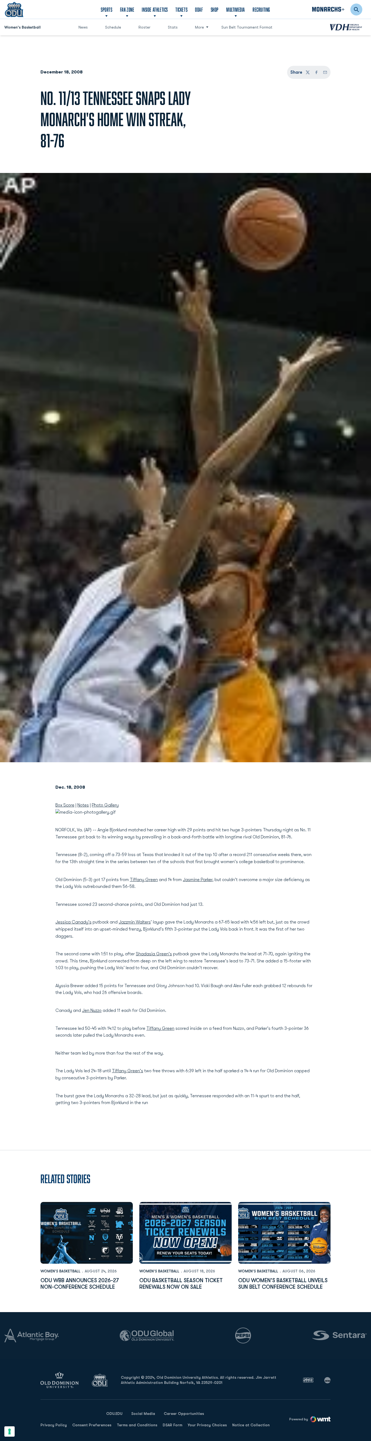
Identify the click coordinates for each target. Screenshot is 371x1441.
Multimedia (235, 10)
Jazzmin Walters (135, 922)
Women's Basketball (60, 1271)
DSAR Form (172, 1425)
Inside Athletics (155, 10)
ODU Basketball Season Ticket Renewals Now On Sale (181, 1283)
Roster (144, 27)
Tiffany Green (144, 879)
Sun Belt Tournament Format (246, 27)
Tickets (181, 10)
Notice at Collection (251, 1425)
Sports (106, 10)
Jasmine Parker (197, 879)
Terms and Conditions (137, 1425)
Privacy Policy (53, 1425)
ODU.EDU (114, 1413)
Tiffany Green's (127, 1070)
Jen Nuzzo (92, 1010)
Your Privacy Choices (207, 1425)
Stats (173, 27)
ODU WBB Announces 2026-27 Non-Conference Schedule (79, 1283)
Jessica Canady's (73, 922)
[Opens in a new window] (308, 1380)
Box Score (64, 805)
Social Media (143, 1413)
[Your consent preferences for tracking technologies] (9, 1431)
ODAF (199, 9)
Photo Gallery (105, 805)
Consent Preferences (91, 1425)
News (83, 27)
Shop (215, 9)
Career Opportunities (184, 1413)
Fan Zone (127, 10)
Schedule (113, 27)
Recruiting (261, 10)
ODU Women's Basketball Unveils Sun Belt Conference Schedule (283, 1283)
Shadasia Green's (154, 954)
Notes (83, 805)
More (199, 27)
